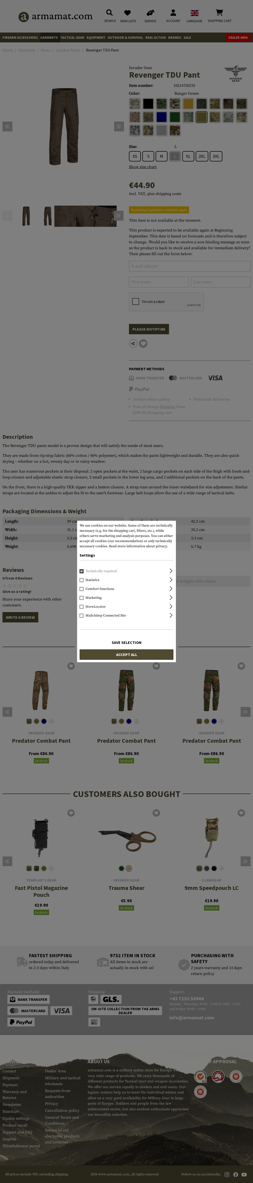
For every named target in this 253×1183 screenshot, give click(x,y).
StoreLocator (95, 607)
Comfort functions (99, 589)
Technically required (101, 571)
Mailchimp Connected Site (105, 616)
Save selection (127, 642)
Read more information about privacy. (138, 546)
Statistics (92, 580)
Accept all (126, 654)
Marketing (93, 598)
